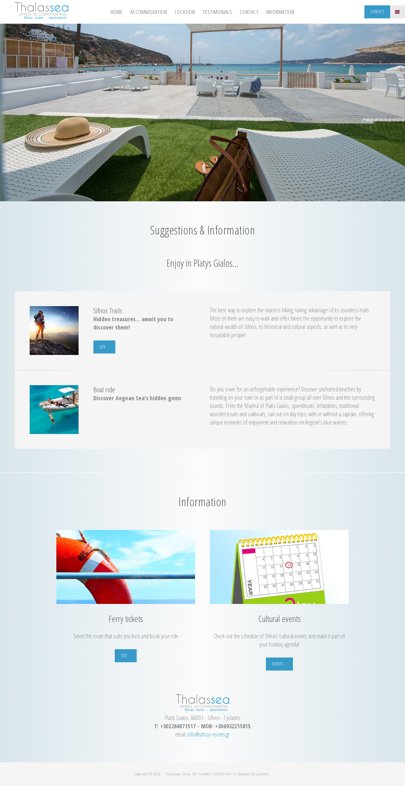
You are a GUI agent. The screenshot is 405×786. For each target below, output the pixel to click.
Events (277, 664)
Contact (377, 12)
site (102, 347)
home (117, 11)
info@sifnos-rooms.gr (209, 734)
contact (249, 11)
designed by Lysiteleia (253, 774)
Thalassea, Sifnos (178, 774)
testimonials (217, 11)
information (280, 11)
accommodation (148, 11)
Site (124, 655)
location (185, 11)
